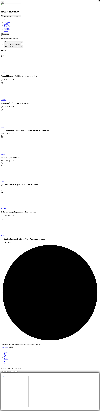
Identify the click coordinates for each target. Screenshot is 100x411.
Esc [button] (18, 371)
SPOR (2, 127)
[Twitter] (4, 364)
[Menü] (2, 2)
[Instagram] (4, 365)
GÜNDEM (3, 100)
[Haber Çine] (11, 7)
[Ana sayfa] (5, 19)
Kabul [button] (11, 347)
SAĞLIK (3, 154)
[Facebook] (4, 362)
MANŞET (3, 208)
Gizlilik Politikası (5, 347)
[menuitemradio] (13, 42)
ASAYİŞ (3, 72)
